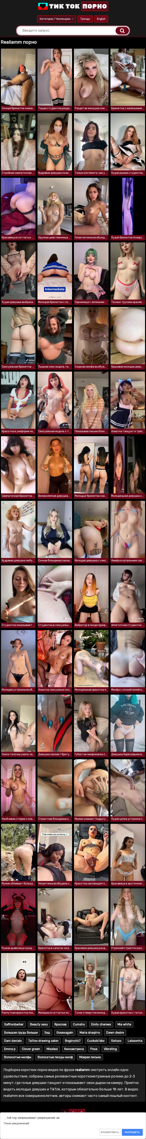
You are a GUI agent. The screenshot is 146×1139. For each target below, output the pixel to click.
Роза (93, 1049)
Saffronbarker (14, 1024)
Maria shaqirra (90, 1032)
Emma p (9, 1049)
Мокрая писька (90, 1057)
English (101, 19)
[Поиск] (122, 30)
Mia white (124, 1024)
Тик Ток (77, 6)
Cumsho (79, 1024)
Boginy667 (73, 1041)
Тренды (85, 19)
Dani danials (13, 1041)
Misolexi (52, 1049)
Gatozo (116, 1041)
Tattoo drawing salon (43, 1041)
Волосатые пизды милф (55, 1057)
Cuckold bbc (96, 1041)
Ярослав (60, 1024)
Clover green (31, 1049)
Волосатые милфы (17, 1057)
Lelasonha (135, 1041)
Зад (47, 1032)
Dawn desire (115, 1032)
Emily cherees (101, 1024)
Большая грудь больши (21, 1032)
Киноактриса (74, 1049)
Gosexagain (64, 1032)
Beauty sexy (39, 1024)
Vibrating (110, 1049)
